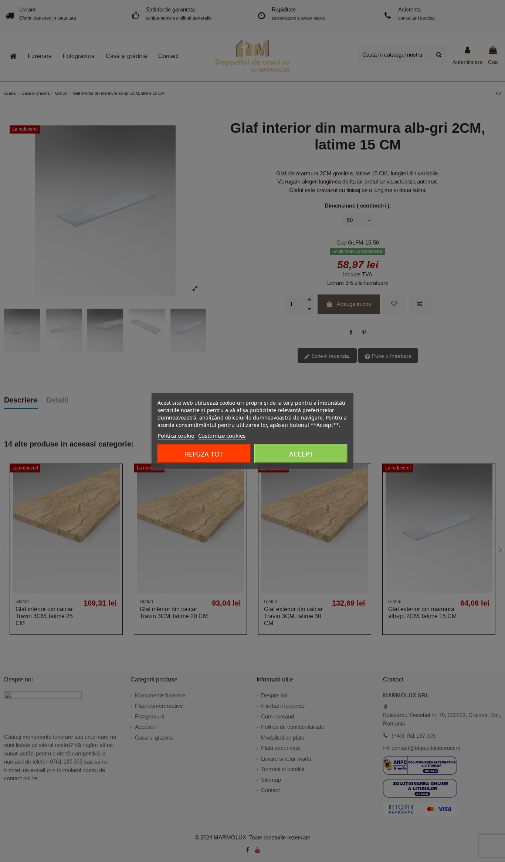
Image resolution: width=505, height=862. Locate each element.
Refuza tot (204, 453)
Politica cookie (175, 435)
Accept (301, 453)
